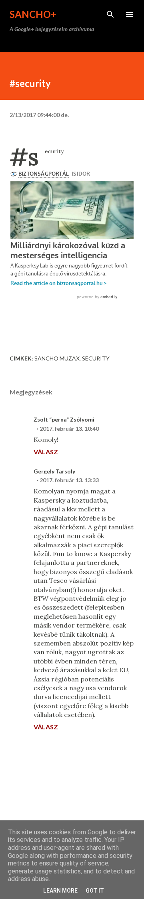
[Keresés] (110, 14)
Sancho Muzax (57, 358)
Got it (95, 890)
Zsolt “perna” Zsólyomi (64, 419)
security (96, 358)
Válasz (46, 451)
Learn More (60, 890)
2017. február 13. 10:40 (69, 428)
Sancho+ (33, 14)
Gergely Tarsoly (54, 471)
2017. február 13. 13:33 (69, 480)
